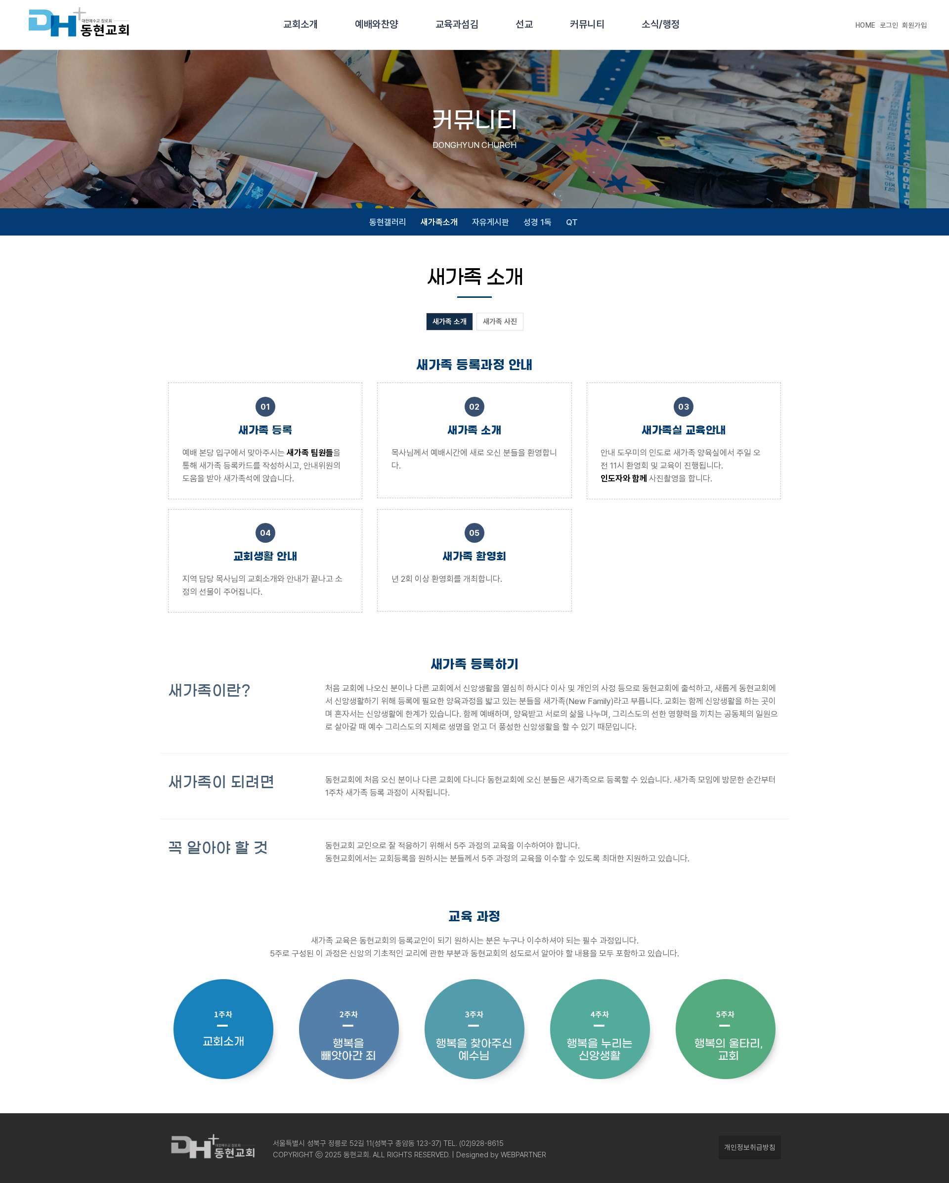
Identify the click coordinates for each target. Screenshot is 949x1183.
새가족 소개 (449, 321)
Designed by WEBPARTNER (500, 1154)
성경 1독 (537, 222)
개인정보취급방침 (750, 1147)
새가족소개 (439, 222)
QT (572, 222)
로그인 (889, 25)
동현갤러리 (387, 222)
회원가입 (914, 25)
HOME (866, 25)
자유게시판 (490, 222)
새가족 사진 (500, 321)
